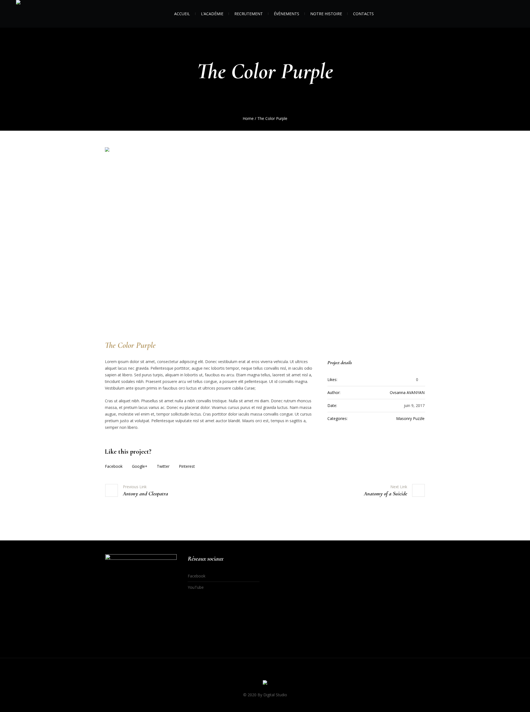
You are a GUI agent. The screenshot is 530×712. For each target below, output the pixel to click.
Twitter (163, 466)
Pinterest (187, 466)
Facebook (114, 466)
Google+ (139, 466)
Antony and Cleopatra (145, 493)
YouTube (196, 587)
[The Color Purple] (265, 237)
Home (248, 118)
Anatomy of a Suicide (385, 493)
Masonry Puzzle (410, 418)
